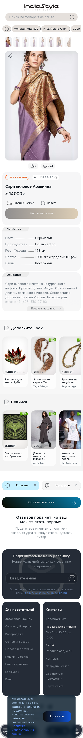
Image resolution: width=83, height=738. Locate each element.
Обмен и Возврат (18, 641)
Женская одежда (26, 28)
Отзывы (26, 485)
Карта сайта (54, 686)
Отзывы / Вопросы (18, 626)
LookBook (12, 672)
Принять (57, 716)
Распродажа (14, 634)
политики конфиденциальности (46, 593)
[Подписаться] (72, 578)
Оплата (51, 203)
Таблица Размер (23, 203)
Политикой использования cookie (23, 729)
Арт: (44, 177)
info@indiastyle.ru (59, 651)
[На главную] (41, 7)
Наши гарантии (16, 664)
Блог (8, 679)
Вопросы (66, 485)
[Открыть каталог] (6, 731)
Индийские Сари (55, 28)
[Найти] (72, 17)
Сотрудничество (57, 666)
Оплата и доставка (19, 649)
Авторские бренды (18, 619)
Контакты (52, 658)
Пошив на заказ (17, 657)
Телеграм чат (56, 619)
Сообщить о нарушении (54, 676)
